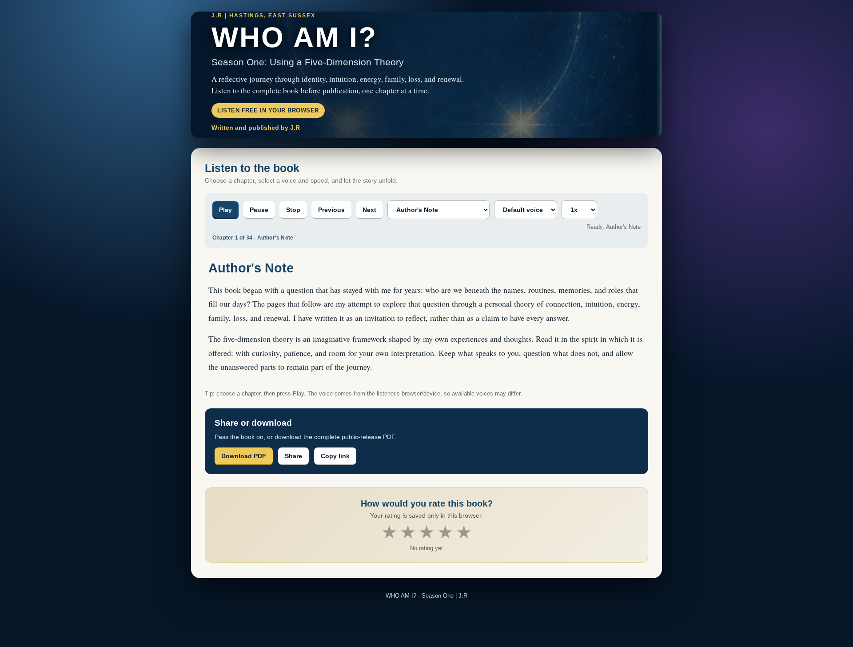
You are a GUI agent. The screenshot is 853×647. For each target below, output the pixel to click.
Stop (293, 209)
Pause (259, 209)
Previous (331, 209)
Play (225, 209)
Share (293, 455)
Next (369, 209)
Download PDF (243, 455)
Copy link (335, 455)
